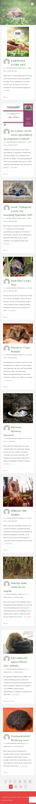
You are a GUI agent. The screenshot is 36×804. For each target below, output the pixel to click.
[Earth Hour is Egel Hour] (18, 266)
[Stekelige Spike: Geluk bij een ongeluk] (18, 568)
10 (19, 781)
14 (15, 787)
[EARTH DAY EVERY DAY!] (18, 41)
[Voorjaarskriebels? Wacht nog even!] (18, 720)
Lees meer (7, 90)
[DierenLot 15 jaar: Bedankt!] (18, 333)
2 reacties (11, 441)
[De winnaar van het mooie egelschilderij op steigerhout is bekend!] (18, 115)
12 (29, 781)
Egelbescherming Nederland (15, 68)
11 (25, 781)
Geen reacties (12, 71)
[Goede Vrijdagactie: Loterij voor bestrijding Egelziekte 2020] (18, 191)
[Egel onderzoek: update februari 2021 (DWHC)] (18, 642)
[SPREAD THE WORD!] (18, 492)
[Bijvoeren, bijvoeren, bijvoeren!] (18, 408)
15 (20, 787)
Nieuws (6, 97)
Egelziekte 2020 (8, 701)
